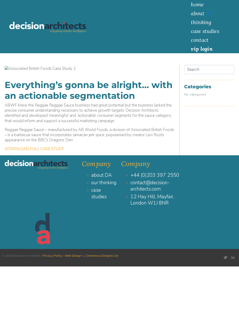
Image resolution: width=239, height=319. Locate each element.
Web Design (73, 255)
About (197, 13)
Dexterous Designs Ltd (102, 255)
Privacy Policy (52, 255)
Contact (199, 40)
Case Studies (205, 31)
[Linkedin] (233, 257)
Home (197, 4)
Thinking (201, 22)
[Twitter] (225, 257)
